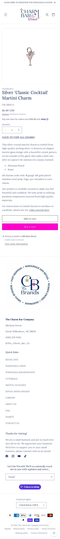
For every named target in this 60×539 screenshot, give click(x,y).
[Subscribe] (51, 477)
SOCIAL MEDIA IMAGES (17, 391)
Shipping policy (21, 533)
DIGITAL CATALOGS (16, 385)
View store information (16, 244)
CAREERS (10, 397)
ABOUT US (11, 404)
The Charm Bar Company (28, 525)
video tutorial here (39, 210)
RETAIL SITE (12, 359)
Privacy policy (33, 529)
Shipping (5, 114)
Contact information (39, 533)
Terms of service (48, 529)
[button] (6, 15)
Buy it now (30, 226)
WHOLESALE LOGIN (16, 366)
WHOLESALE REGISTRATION (20, 372)
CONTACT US (12, 423)
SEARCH (10, 417)
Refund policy (19, 529)
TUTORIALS (11, 378)
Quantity (6, 124)
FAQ (8, 410)
